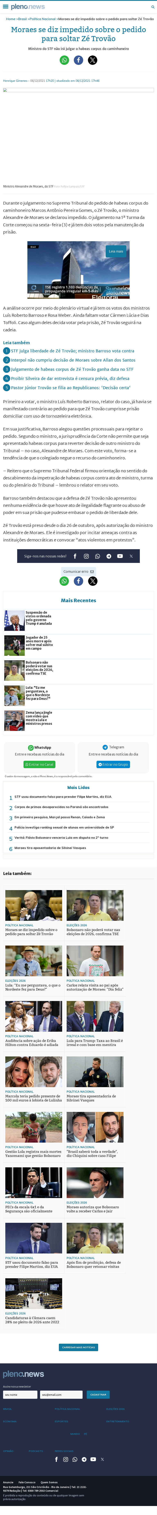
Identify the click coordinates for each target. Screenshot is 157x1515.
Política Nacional (43, 19)
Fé (85, 1433)
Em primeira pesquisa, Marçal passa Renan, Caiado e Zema (60, 817)
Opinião (8, 1451)
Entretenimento (117, 1421)
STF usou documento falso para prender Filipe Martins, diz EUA (63, 797)
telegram (108, 556)
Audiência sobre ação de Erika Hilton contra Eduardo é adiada (31, 1043)
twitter (131, 556)
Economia (10, 1421)
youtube (119, 556)
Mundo (75, 1433)
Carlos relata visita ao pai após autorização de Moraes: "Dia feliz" (95, 987)
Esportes (61, 1421)
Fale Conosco (27, 1482)
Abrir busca (153, 7)
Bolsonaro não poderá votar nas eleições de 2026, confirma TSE (93, 932)
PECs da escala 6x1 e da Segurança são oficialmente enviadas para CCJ (28, 1211)
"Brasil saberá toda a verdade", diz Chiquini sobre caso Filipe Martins (92, 1156)
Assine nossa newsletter (17, 1386)
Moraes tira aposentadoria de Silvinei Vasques (50, 848)
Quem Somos (49, 1482)
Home (10, 19)
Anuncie (8, 1482)
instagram (86, 556)
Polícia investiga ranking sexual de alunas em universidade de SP (64, 827)
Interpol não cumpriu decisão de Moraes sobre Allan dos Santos (73, 360)
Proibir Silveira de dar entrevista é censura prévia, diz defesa (70, 378)
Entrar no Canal (40, 764)
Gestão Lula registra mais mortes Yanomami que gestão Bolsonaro (33, 1154)
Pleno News (28, 7)
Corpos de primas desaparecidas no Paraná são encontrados (61, 807)
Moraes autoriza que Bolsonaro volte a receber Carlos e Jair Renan (93, 1211)
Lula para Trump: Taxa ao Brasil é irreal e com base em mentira (95, 1043)
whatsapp (97, 556)
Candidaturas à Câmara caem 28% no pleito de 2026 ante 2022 (32, 1320)
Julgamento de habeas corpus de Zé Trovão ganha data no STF (72, 369)
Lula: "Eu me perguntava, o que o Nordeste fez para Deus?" (33, 987)
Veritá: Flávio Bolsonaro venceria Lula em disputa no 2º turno (61, 838)
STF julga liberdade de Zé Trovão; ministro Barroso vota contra (72, 350)
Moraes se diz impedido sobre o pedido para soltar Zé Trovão (31, 932)
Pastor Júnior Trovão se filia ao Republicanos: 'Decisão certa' (71, 387)
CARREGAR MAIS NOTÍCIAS (78, 1347)
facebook (74, 556)
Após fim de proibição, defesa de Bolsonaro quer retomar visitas (94, 1264)
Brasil (22, 19)
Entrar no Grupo (115, 764)
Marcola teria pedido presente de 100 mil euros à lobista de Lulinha (33, 1098)
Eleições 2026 (77, 925)
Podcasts (36, 1451)
